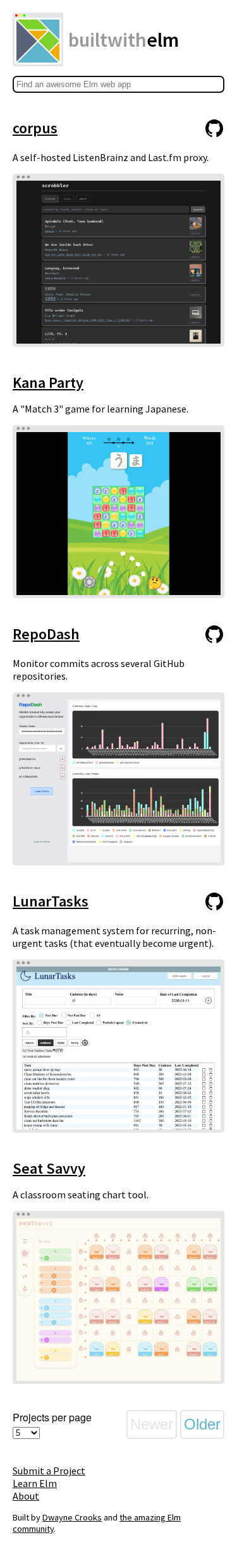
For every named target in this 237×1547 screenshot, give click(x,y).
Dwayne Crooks (72, 1517)
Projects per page (52, 1417)
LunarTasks (50, 901)
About (26, 1496)
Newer (151, 1424)
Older (202, 1424)
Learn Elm (35, 1483)
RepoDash (46, 634)
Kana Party (48, 382)
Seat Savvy (49, 1168)
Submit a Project (49, 1470)
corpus (35, 128)
